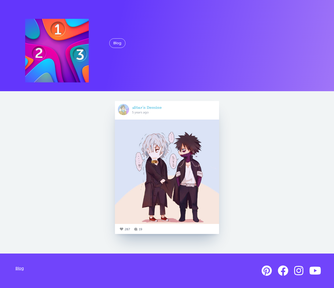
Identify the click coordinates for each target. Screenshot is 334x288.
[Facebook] (283, 271)
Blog (117, 43)
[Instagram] (298, 271)
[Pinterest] (267, 271)
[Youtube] (315, 271)
